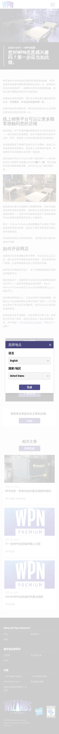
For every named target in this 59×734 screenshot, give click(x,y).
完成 (29, 387)
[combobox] (27, 360)
